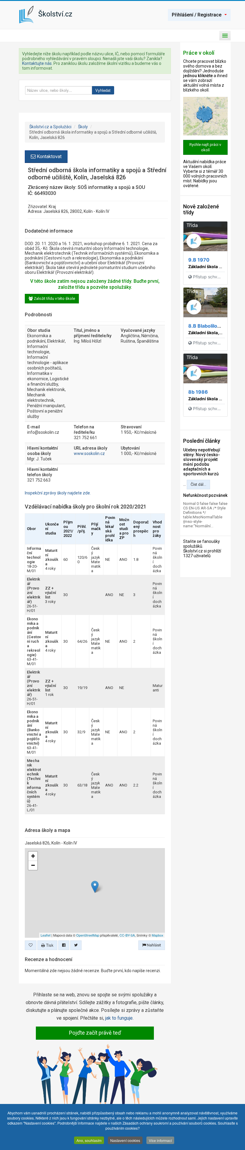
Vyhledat (103, 90)
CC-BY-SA (127, 935)
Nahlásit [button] (153, 945)
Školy (83, 126)
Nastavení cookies (125, 1140)
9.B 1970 (198, 260)
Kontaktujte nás (37, 63)
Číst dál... (198, 484)
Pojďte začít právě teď (95, 1033)
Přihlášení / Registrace (196, 15)
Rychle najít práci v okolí (205, 147)
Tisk (49, 945)
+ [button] (33, 856)
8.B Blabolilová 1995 (212, 326)
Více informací (160, 1140)
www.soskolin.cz (89, 453)
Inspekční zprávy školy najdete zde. (58, 493)
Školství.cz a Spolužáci (50, 126)
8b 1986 (198, 392)
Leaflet (45, 935)
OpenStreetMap (87, 935)
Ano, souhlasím (89, 1140)
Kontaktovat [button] (49, 156)
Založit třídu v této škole (54, 298)
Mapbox (157, 935)
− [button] (33, 865)
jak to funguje (119, 1018)
